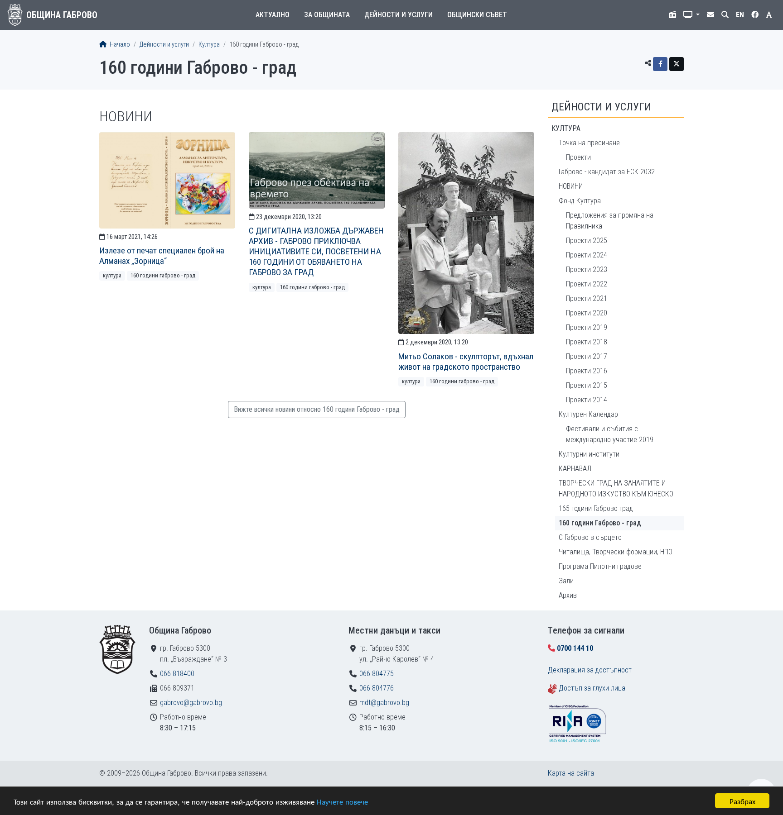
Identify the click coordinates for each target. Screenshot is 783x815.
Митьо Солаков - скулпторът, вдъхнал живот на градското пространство (465, 361)
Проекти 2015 (586, 385)
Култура (209, 44)
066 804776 (376, 688)
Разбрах (742, 800)
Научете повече (342, 801)
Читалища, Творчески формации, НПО (615, 552)
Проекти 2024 (586, 255)
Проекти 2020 (586, 313)
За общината (327, 14)
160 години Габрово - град (162, 275)
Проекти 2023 (586, 269)
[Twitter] (676, 64)
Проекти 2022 (586, 284)
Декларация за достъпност (590, 670)
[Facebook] (660, 64)
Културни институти (589, 454)
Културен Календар (588, 414)
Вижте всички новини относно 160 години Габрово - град (317, 409)
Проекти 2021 (586, 298)
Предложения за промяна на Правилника (609, 220)
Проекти (578, 157)
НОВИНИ (571, 186)
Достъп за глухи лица (592, 688)
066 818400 (177, 673)
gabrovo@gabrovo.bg (191, 702)
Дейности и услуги (398, 14)
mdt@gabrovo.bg (384, 702)
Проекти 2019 (586, 327)
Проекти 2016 (586, 371)
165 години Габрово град (596, 508)
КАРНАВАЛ (575, 468)
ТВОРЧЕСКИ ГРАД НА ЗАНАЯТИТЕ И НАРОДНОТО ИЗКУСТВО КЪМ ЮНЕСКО (616, 488)
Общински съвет (477, 14)
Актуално (273, 14)
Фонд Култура (580, 200)
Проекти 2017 (586, 356)
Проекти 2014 (586, 400)
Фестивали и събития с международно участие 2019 (609, 434)
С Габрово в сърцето (590, 537)
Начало (119, 44)
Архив (568, 595)
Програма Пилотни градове (600, 566)
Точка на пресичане (589, 142)
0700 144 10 (575, 648)
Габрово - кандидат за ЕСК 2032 (607, 171)
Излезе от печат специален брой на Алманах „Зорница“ (161, 255)
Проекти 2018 (586, 342)
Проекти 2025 (586, 240)
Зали (566, 581)
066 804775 (376, 673)
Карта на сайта (571, 773)
